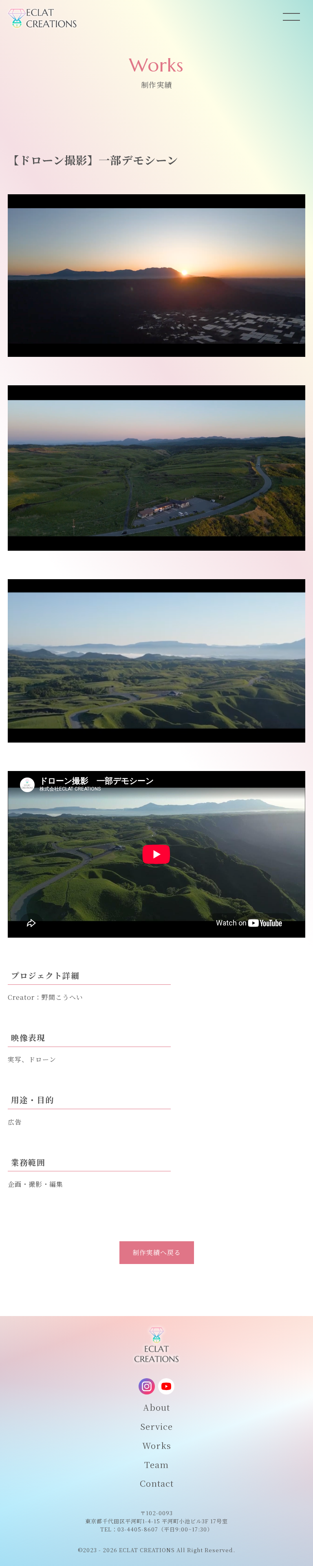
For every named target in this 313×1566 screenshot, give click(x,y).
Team (156, 1464)
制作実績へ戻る (156, 1252)
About (156, 1407)
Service (156, 1426)
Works (156, 1445)
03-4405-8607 (137, 1529)
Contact (157, 1483)
